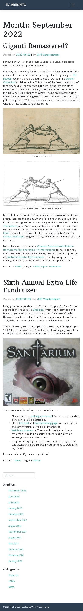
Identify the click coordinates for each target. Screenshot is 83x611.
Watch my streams (22, 430)
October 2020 (15, 549)
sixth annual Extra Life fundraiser (26, 257)
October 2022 (15, 514)
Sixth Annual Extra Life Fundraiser (40, 286)
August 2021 (14, 537)
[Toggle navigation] (73, 5)
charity (36, 460)
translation (55, 266)
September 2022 (17, 520)
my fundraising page (46, 423)
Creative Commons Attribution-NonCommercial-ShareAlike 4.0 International (38, 248)
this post (24, 423)
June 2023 (13, 502)
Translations (10, 225)
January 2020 (15, 561)
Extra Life (38, 309)
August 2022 (14, 525)
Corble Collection (13, 236)
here (6, 232)
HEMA (18, 266)
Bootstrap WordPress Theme (35, 606)
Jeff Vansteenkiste (48, 54)
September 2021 (17, 531)
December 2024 (17, 490)
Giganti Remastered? (35, 46)
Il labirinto (16, 5)
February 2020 (16, 555)
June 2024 (13, 496)
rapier (44, 266)
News (18, 460)
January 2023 (15, 508)
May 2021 (13, 543)
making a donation (41, 416)
